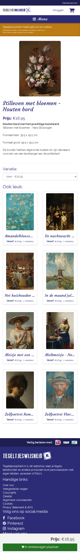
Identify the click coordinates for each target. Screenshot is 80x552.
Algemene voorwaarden (17, 500)
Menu (42, 19)
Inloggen (58, 10)
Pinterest (15, 523)
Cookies (8, 503)
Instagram (15, 528)
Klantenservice (69, 3)
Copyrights (9, 492)
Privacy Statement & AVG (18, 507)
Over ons (8, 485)
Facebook (16, 518)
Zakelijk (7, 496)
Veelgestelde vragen (15, 488)
